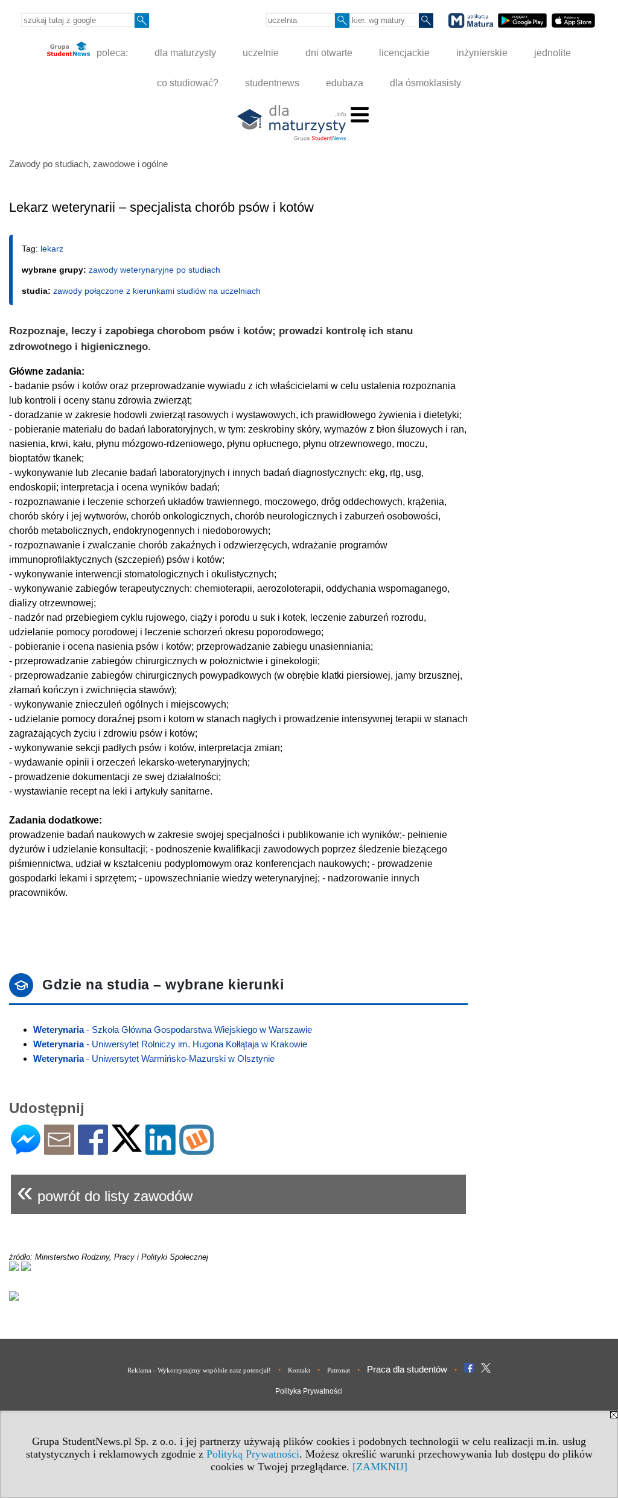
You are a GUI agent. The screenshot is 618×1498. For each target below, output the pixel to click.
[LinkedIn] (160, 1149)
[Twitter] (127, 1146)
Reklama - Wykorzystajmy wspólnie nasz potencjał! (199, 1370)
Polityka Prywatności (309, 1391)
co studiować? (187, 83)
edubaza (344, 83)
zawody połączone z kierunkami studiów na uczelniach (157, 291)
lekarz (51, 248)
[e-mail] (59, 1149)
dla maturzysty (185, 53)
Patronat (338, 1370)
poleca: (111, 53)
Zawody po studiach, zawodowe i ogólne (88, 164)
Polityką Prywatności (252, 1454)
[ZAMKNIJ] (379, 1467)
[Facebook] (93, 1149)
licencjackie (404, 53)
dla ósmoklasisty (425, 83)
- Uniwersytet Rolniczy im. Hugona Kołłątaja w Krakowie (170, 1044)
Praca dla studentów (407, 1369)
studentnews (272, 83)
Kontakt (299, 1370)
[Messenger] (25, 1149)
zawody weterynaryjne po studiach (154, 270)
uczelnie (261, 53)
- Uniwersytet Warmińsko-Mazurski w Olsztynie (154, 1058)
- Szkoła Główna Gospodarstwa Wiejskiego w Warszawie (172, 1029)
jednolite (552, 53)
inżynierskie (482, 53)
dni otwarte (328, 53)
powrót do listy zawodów (105, 1191)
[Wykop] (196, 1149)
